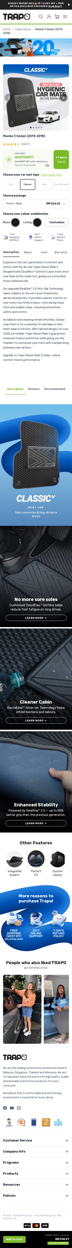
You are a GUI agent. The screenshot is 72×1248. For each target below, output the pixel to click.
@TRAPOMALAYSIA (36, 968)
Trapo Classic (23, 29)
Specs (28, 252)
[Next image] (63, 97)
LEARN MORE (36, 617)
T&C (47, 165)
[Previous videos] (7, 1010)
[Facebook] (5, 1108)
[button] (27, 159)
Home (6, 29)
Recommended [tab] (54, 389)
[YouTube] (12, 1108)
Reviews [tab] (34, 389)
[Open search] (41, 17)
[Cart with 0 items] (57, 17)
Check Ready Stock (51, 174)
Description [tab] (15, 389)
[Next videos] (65, 1010)
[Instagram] (19, 1108)
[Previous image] (8, 97)
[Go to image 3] (36, 127)
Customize (57, 222)
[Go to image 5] (41, 127)
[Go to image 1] (30, 127)
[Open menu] (65, 17)
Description (11, 252)
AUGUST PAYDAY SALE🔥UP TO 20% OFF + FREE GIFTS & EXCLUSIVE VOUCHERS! (36, 5)
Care (44, 252)
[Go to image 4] (39, 127)
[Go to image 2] (33, 127)
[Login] (49, 17)
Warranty (60, 252)
